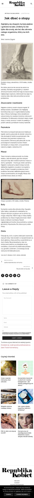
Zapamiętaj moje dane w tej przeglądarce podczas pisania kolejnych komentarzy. (16, 333)
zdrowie (23, 255)
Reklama (17, 481)
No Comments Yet (11, 283)
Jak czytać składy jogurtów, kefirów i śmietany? (24, 408)
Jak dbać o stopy (17, 18)
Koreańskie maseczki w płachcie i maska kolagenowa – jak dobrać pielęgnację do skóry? (25, 381)
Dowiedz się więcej (22, 494)
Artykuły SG (8, 13)
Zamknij (8, 494)
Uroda (17, 13)
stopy (14, 255)
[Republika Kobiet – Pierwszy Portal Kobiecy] (17, 3)
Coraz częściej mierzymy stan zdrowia (6, 380)
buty (5, 255)
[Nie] (32, 492)
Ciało (13, 13)
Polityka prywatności (17, 485)
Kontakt (17, 483)
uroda (18, 255)
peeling (10, 255)
